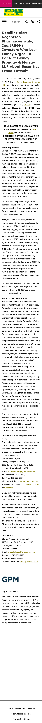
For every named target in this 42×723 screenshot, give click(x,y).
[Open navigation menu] (4, 21)
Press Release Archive (25, 709)
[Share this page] (38, 21)
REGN (27, 105)
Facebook (8, 488)
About (10, 709)
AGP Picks (6, 4)
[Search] (26, 21)
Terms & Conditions (21, 719)
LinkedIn (28, 484)
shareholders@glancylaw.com (21, 471)
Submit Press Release (21, 714)
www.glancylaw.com (28, 481)
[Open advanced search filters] (32, 21)
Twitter (36, 484)
